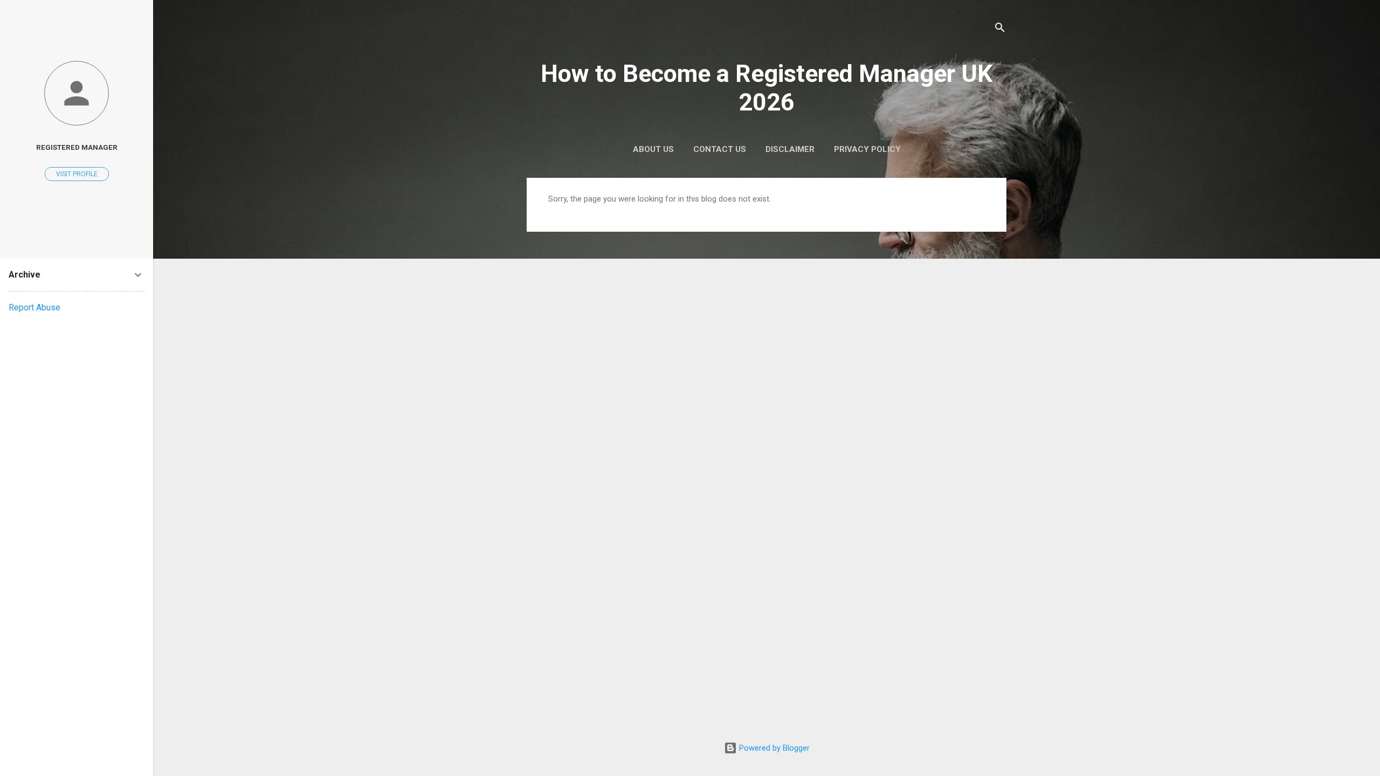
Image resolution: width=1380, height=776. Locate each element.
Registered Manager (77, 147)
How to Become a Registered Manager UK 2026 (766, 87)
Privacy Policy (867, 149)
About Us (653, 149)
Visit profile (77, 174)
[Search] (999, 29)
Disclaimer (790, 149)
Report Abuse (34, 307)
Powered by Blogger (773, 748)
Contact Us (719, 149)
